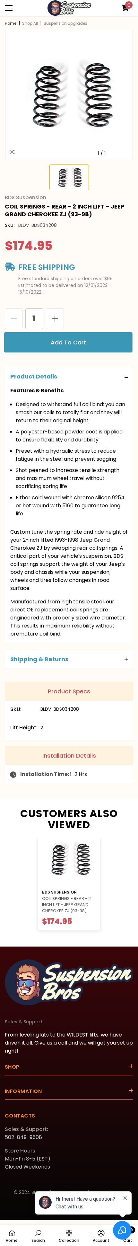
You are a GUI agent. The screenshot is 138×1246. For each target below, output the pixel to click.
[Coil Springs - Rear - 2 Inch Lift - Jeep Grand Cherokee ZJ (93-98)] (69, 862)
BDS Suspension (59, 892)
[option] (69, 94)
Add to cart (70, 342)
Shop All (30, 23)
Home (10, 23)
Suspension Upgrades (65, 23)
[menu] (9, 8)
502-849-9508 (23, 1137)
